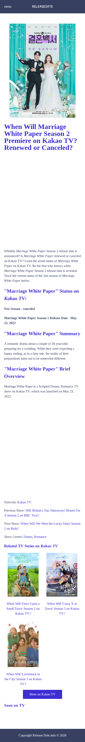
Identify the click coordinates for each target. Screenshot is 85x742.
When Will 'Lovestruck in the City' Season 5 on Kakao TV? (23, 679)
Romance (40, 536)
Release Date (41, 735)
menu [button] (7, 6)
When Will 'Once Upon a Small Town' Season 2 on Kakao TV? (23, 608)
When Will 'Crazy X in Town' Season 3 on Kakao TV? (62, 608)
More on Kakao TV (42, 694)
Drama (28, 536)
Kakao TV (24, 502)
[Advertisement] (42, 198)
